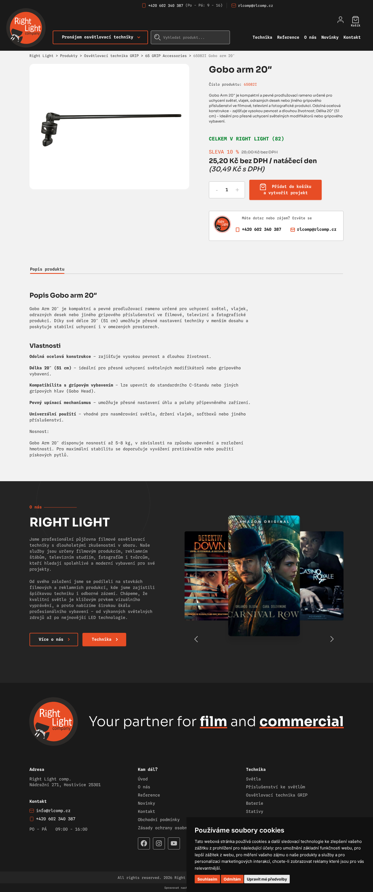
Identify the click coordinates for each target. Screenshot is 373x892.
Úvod (143, 779)
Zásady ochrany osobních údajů (173, 827)
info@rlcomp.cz (53, 810)
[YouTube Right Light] (174, 843)
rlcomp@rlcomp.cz (255, 5)
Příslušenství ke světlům (275, 787)
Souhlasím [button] (207, 879)
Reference (288, 37)
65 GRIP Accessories (166, 55)
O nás (310, 37)
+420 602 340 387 (165, 5)
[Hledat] (157, 37)
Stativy (254, 811)
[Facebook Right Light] (144, 843)
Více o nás (51, 639)
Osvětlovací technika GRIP (111, 55)
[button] (331, 639)
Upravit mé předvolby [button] (267, 879)
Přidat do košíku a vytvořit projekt (288, 190)
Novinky (330, 37)
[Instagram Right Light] (159, 843)
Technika (262, 37)
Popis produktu (47, 269)
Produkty (69, 55)
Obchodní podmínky (159, 819)
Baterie (254, 803)
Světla (253, 779)
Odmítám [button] (232, 879)
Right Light (41, 55)
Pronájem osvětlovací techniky (97, 37)
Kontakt (352, 37)
